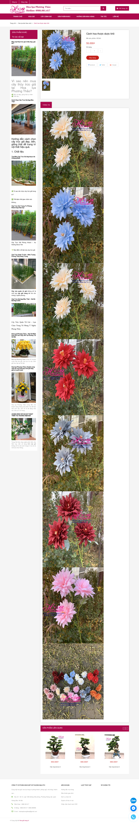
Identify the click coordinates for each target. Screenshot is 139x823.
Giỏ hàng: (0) (123, 8)
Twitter (103, 65)
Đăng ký (14, 2)
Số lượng (89, 47)
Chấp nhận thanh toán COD (69, 804)
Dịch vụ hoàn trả (66, 797)
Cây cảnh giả (46, 16)
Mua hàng (92, 58)
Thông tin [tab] (46, 105)
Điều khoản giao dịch (67, 793)
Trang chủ (17, 16)
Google (114, 65)
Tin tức (104, 16)
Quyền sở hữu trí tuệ (67, 800)
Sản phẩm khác (64, 16)
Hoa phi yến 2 (15, 817)
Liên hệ (116, 16)
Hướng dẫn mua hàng (85, 16)
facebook (92, 65)
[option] (47, 86)
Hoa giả (31, 16)
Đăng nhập (24, 2)
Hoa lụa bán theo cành (24, 23)
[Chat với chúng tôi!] (133, 808)
